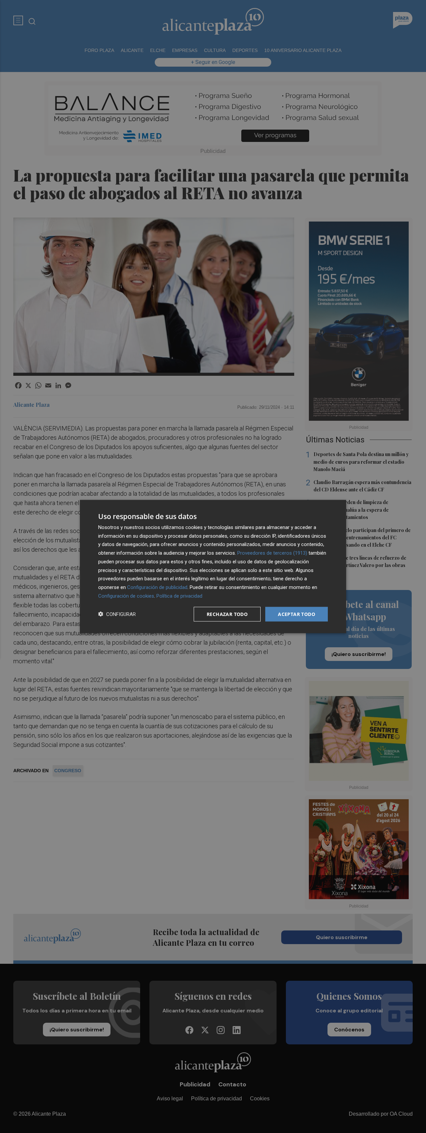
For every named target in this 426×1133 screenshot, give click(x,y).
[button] (117, 614)
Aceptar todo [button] (296, 614)
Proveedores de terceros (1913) (272, 553)
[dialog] (213, 566)
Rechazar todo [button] (227, 614)
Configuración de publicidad (157, 587)
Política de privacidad (179, 596)
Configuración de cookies (126, 596)
